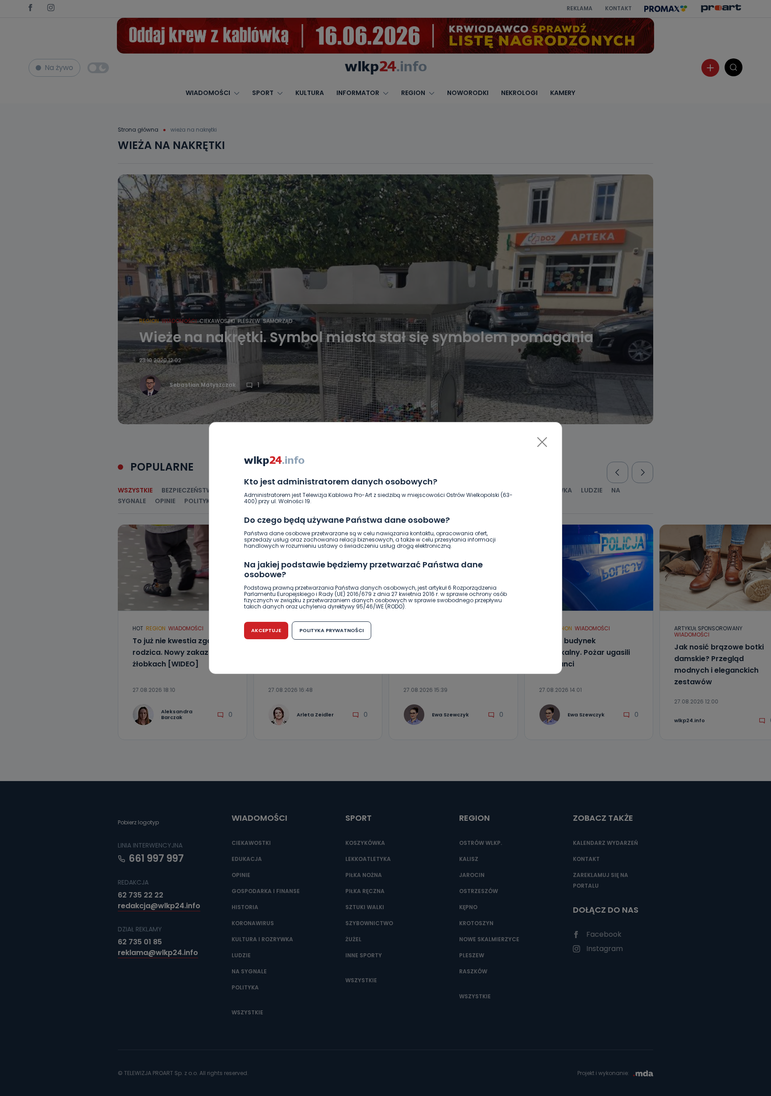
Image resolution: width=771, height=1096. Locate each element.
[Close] (542, 442)
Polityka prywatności (331, 630)
